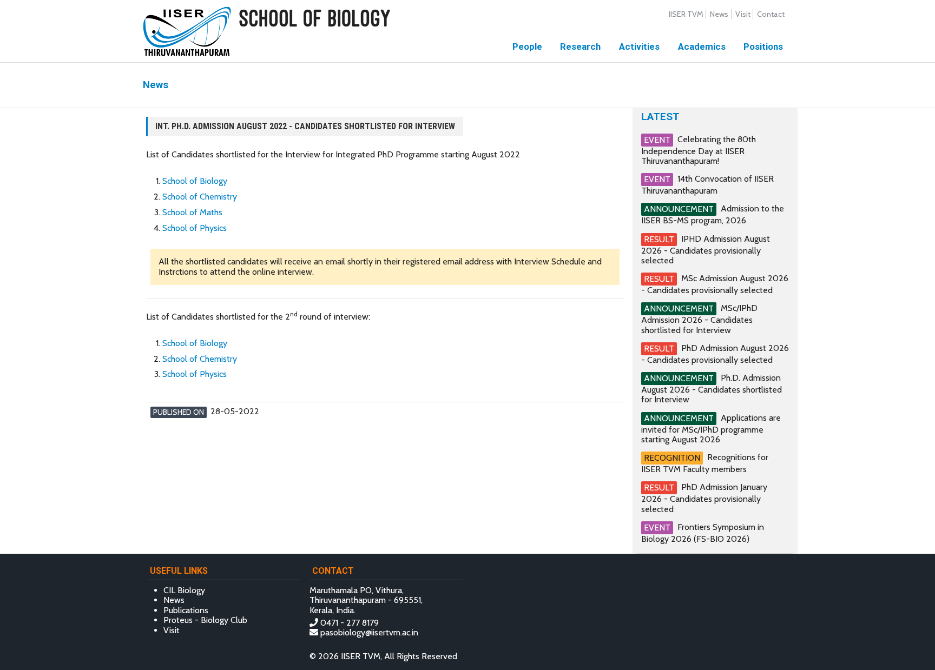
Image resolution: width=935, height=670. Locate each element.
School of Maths (192, 212)
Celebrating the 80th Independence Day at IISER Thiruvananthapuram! (698, 150)
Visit (742, 14)
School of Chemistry (199, 196)
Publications (185, 610)
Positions (763, 46)
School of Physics (194, 228)
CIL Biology (184, 590)
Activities (639, 46)
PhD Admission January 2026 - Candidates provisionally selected (704, 498)
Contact (771, 14)
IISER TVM (686, 14)
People (527, 46)
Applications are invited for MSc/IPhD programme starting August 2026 (711, 429)
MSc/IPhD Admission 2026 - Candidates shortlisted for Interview (699, 319)
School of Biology (194, 181)
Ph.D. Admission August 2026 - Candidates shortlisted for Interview (711, 388)
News (719, 14)
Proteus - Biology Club (205, 620)
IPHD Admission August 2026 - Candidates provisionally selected (705, 249)
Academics (702, 46)
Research (580, 46)
